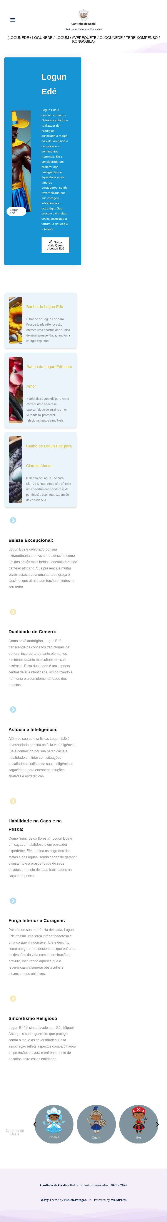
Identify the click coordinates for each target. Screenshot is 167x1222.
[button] (35, 1124)
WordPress (119, 1200)
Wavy (44, 1200)
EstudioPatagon (75, 1200)
